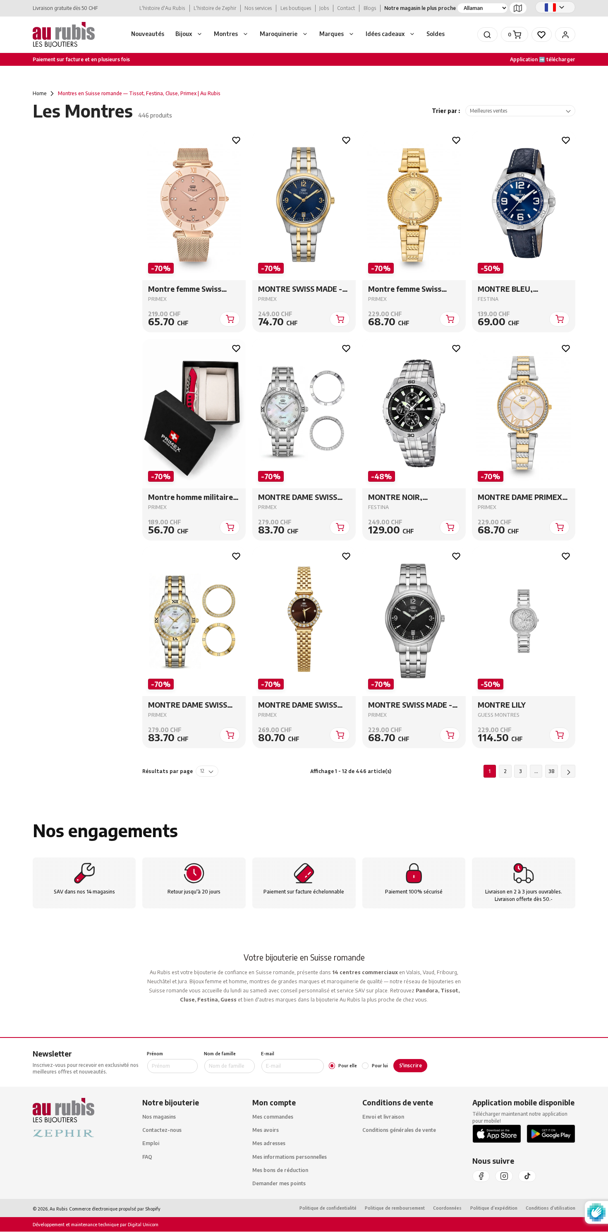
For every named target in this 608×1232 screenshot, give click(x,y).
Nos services (258, 8)
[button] (189, 34)
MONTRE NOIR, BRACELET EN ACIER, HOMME (405, 497)
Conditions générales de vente (399, 1130)
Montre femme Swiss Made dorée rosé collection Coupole (184, 289)
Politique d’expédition (493, 1208)
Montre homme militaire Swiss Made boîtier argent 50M (194, 497)
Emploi (150, 1143)
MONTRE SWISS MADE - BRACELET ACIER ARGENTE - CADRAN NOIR (413, 705)
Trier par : (446, 110)
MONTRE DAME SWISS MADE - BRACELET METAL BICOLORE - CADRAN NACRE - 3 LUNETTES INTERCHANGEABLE (194, 705)
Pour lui (380, 1065)
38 (551, 771)
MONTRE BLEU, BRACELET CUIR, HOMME (522, 289)
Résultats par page (167, 771)
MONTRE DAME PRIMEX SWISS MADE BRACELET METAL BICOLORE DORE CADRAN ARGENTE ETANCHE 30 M (520, 497)
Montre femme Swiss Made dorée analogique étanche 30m (409, 289)
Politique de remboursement (395, 1208)
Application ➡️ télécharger (542, 59)
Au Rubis (58, 1208)
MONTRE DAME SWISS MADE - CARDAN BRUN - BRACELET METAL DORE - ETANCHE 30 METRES (303, 705)
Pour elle (347, 1065)
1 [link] (489, 771)
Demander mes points (279, 1183)
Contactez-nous (162, 1130)
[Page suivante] (568, 771)
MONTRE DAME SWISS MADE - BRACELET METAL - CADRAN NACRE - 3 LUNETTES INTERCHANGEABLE (303, 497)
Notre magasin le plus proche (420, 8)
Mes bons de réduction (280, 1170)
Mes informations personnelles (289, 1156)
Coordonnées (447, 1208)
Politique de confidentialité (328, 1208)
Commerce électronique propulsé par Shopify (114, 1208)
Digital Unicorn (142, 1224)
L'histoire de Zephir (215, 8)
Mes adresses (268, 1143)
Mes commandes (272, 1117)
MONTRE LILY (502, 705)
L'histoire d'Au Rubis (162, 8)
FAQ (147, 1156)
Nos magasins (159, 1117)
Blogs (370, 8)
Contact (346, 8)
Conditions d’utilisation (550, 1208)
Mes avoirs (265, 1130)
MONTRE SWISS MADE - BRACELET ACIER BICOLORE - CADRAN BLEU (303, 289)
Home (40, 93)
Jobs (324, 8)
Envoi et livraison (383, 1117)
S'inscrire (410, 1065)
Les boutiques (295, 8)
